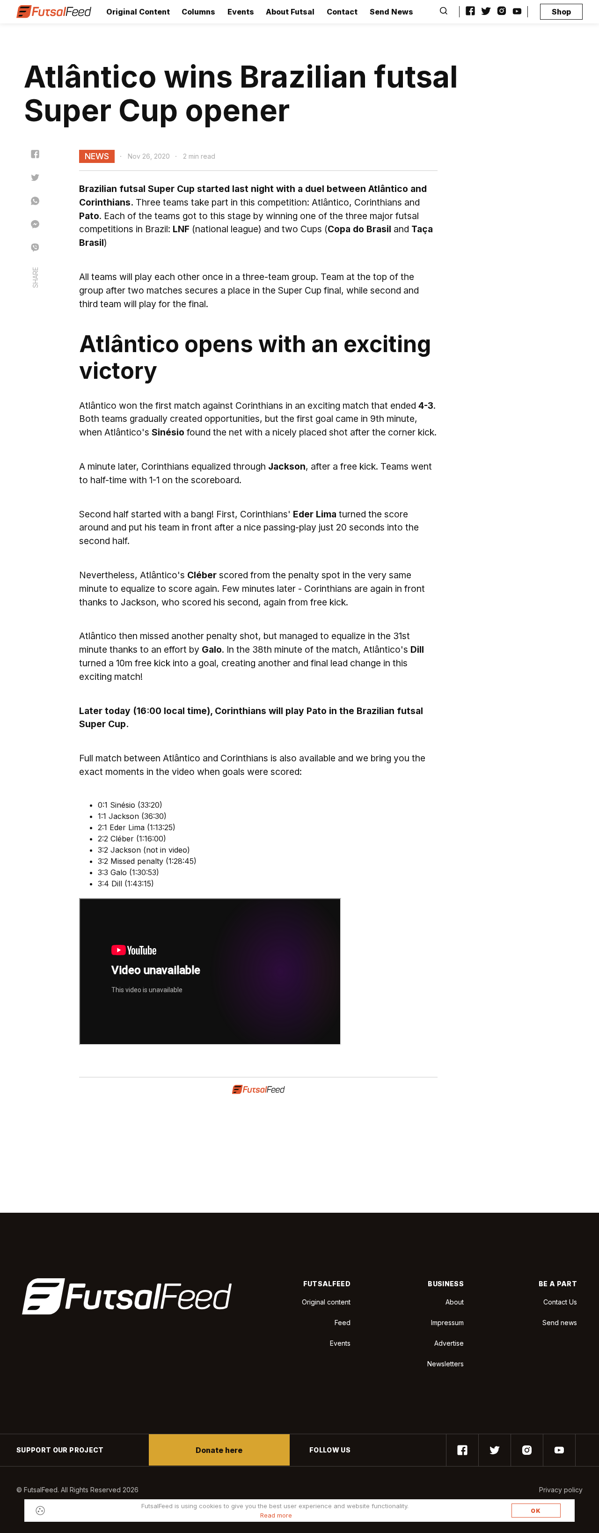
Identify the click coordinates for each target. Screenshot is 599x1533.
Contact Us (560, 1302)
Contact (342, 11)
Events (240, 11)
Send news (559, 1323)
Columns (198, 11)
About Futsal (290, 11)
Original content (326, 1302)
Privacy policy (561, 1490)
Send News (391, 11)
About (455, 1302)
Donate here (219, 1450)
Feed (343, 1323)
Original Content (138, 11)
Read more (276, 1515)
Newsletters (445, 1364)
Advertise (449, 1343)
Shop (561, 11)
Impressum (447, 1323)
